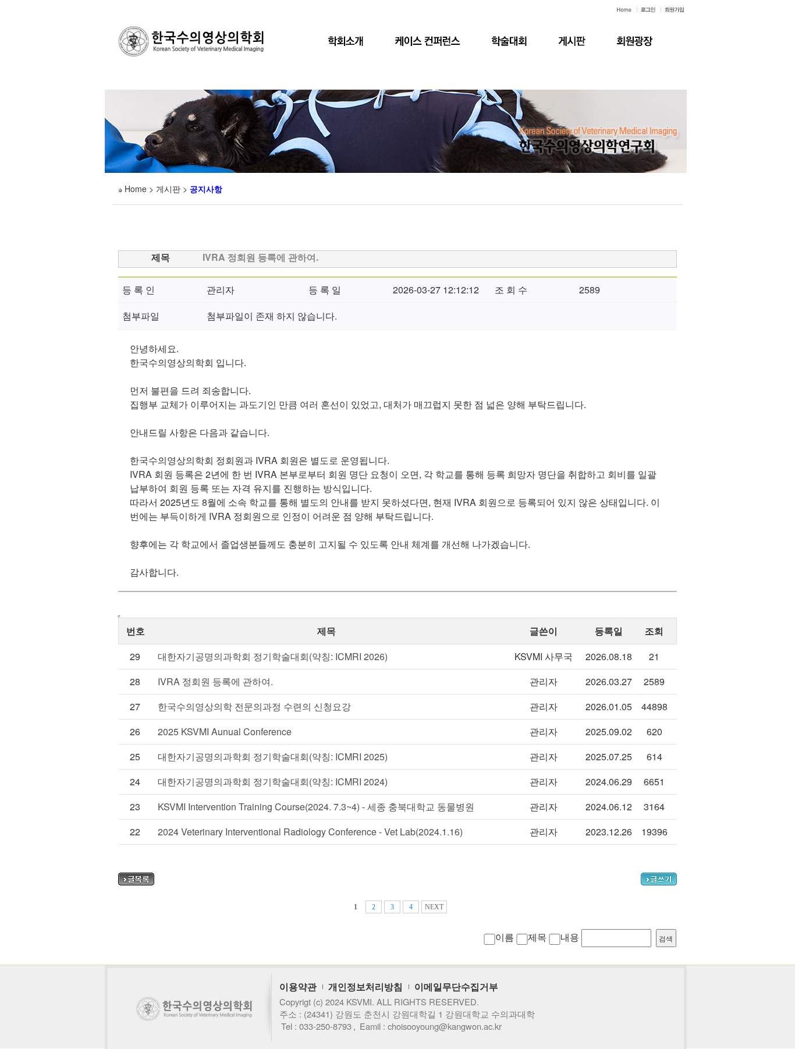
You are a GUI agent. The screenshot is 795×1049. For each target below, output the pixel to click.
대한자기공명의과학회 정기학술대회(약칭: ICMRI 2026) (273, 656)
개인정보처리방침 (365, 986)
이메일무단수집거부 (456, 986)
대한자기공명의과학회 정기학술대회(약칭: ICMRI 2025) (273, 756)
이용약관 (298, 986)
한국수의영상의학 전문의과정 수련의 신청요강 (254, 706)
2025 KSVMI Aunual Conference (225, 731)
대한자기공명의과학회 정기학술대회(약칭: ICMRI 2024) (273, 781)
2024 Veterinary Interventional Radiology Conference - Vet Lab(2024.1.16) (310, 831)
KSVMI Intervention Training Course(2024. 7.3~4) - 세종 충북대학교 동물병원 (316, 806)
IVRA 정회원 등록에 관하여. (215, 681)
